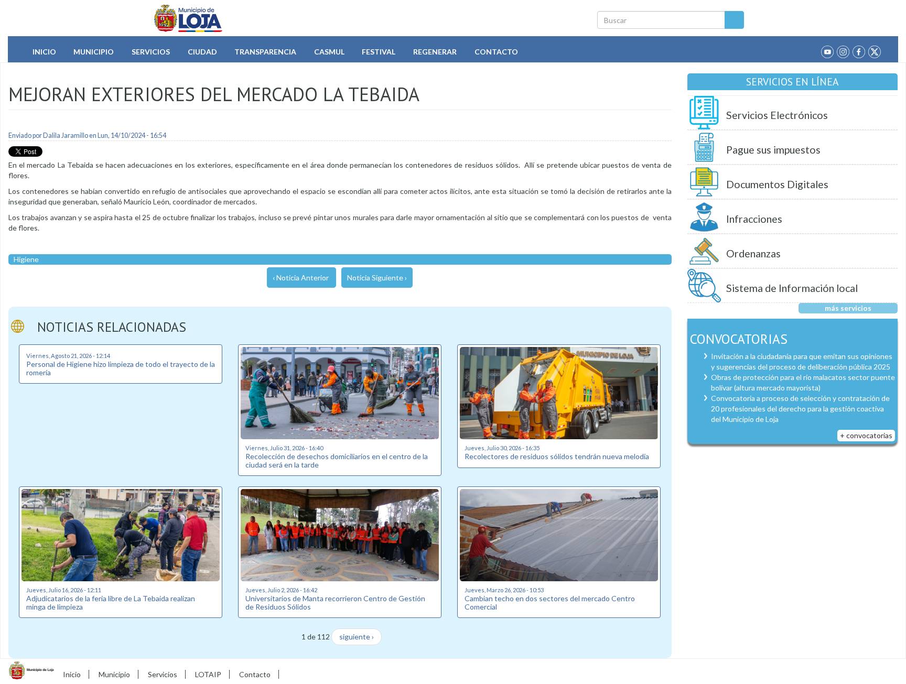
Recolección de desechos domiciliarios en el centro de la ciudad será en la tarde (336, 460)
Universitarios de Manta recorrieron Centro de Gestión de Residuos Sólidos (335, 602)
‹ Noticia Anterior (301, 277)
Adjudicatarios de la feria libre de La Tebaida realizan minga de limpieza (110, 602)
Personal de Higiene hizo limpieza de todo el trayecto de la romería (120, 368)
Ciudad (202, 51)
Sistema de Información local (792, 288)
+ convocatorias (866, 435)
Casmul (329, 51)
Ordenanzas (753, 253)
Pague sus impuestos (773, 150)
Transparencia (265, 51)
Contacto (496, 51)
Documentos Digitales (777, 184)
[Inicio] (188, 18)
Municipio (93, 51)
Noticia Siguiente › (377, 277)
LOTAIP (208, 674)
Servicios (151, 51)
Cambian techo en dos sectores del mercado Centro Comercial (550, 602)
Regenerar (435, 51)
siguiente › (356, 636)
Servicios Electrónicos (777, 115)
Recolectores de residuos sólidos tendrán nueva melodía (557, 456)
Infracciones (754, 219)
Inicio (44, 51)
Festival (378, 51)
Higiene (26, 259)
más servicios (848, 307)
